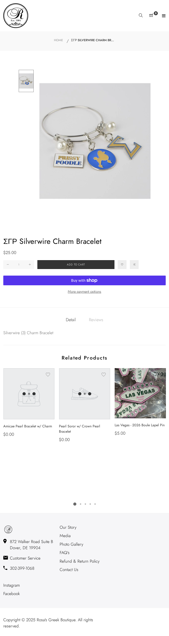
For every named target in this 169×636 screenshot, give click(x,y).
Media (65, 536)
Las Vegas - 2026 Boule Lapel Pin (140, 425)
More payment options (84, 291)
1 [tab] (74, 504)
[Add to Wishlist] (122, 264)
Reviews (96, 320)
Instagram (11, 585)
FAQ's (65, 553)
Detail (71, 320)
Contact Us (69, 570)
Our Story (68, 527)
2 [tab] (80, 504)
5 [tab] (95, 504)
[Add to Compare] (134, 264)
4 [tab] (90, 504)
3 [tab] (85, 504)
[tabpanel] (29, 403)
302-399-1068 (22, 568)
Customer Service (25, 558)
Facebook (11, 594)
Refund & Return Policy (79, 561)
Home (58, 40)
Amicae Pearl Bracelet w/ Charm (27, 426)
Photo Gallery (71, 544)
